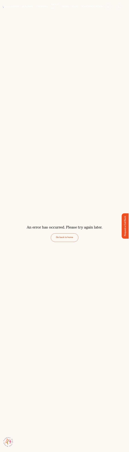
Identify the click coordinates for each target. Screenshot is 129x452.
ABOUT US (55, 7)
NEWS (65, 7)
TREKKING (42, 7)
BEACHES (27, 7)
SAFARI (15, 7)
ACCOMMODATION (92, 7)
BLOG (75, 7)
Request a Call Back (125, 226)
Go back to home (64, 237)
